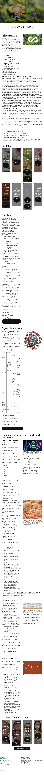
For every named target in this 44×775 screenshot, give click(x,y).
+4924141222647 (4, 761)
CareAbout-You (2, 770)
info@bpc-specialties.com (5, 766)
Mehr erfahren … (6, 165)
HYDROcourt (23, 761)
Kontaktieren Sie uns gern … (22, 748)
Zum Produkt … (27, 178)
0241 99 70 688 (3, 765)
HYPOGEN (22, 762)
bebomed (22, 763)
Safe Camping (23, 764)
